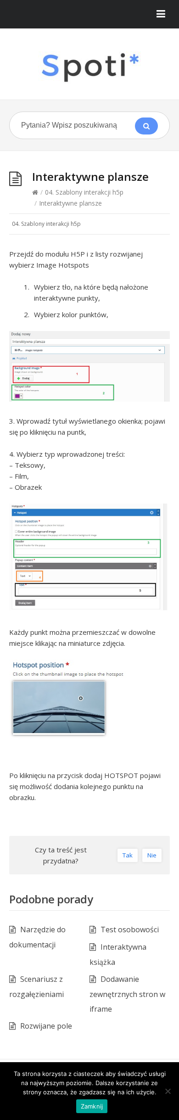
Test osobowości (130, 929)
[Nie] (167, 1091)
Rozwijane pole (46, 1026)
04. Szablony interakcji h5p (84, 192)
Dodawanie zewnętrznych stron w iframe (127, 994)
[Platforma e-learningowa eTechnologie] (89, 67)
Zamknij (92, 1106)
